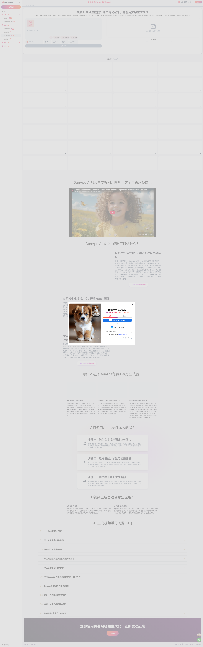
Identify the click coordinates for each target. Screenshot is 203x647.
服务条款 (120, 334)
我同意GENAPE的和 (118, 334)
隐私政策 (125, 334)
